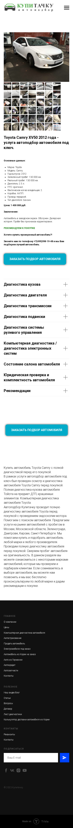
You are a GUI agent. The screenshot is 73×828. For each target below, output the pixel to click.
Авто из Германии (13, 659)
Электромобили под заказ (17, 649)
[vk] (12, 770)
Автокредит (9, 665)
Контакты (8, 676)
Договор (8, 709)
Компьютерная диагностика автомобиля (24, 633)
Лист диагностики (13, 714)
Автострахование (12, 638)
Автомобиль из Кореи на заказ (20, 654)
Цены (6, 627)
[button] (35, 259)
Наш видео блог (12, 692)
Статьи (7, 698)
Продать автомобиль (14, 643)
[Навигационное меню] (66, 8)
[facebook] (6, 770)
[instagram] (18, 770)
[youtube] (24, 770)
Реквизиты (9, 734)
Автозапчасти (11, 670)
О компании (10, 622)
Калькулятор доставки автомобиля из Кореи (27, 719)
